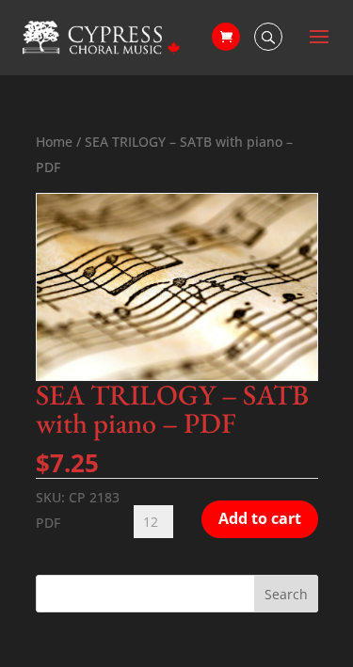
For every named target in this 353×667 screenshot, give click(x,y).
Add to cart (259, 518)
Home (54, 142)
